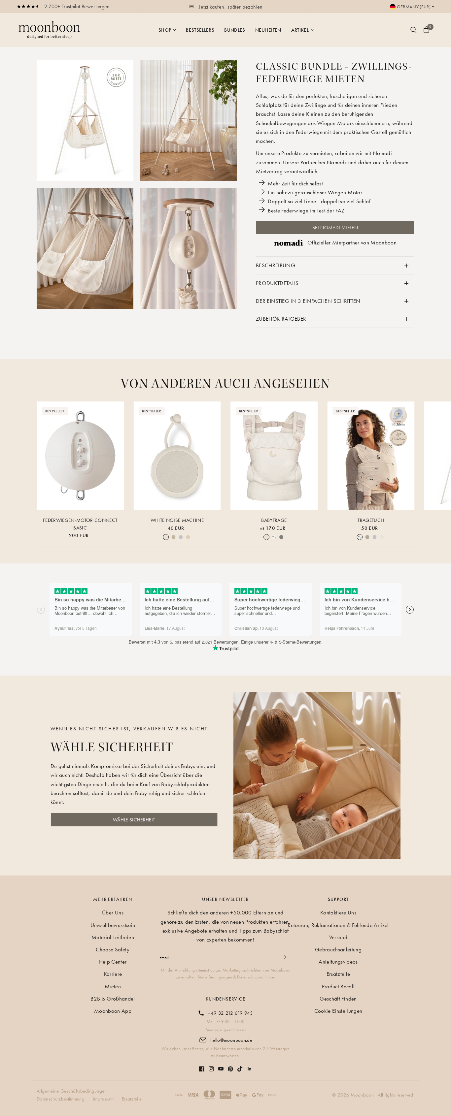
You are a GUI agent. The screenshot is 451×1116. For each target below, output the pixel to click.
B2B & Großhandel (112, 998)
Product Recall (338, 986)
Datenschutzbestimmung (61, 1099)
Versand (338, 937)
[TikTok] (240, 1065)
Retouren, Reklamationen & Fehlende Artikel (338, 925)
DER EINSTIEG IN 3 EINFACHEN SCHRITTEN (308, 300)
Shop (164, 30)
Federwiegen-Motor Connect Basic (80, 524)
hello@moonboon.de (231, 1040)
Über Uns (112, 912)
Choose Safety (112, 949)
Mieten (113, 986)
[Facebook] (201, 1065)
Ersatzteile (338, 973)
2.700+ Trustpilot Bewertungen (77, 6)
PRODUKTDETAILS (277, 283)
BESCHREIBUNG (275, 265)
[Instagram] (211, 1065)
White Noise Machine (177, 520)
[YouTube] (221, 1065)
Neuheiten (268, 30)
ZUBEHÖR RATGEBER (281, 318)
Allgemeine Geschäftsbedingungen (72, 1091)
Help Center (113, 961)
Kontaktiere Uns (338, 912)
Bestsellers (200, 30)
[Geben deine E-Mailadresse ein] (285, 957)
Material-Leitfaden (112, 937)
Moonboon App (112, 1010)
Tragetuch (371, 520)
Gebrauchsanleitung (338, 949)
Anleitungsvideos (338, 961)
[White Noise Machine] (177, 455)
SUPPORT (338, 899)
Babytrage (274, 520)
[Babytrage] (274, 455)
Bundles (234, 30)
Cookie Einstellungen (338, 1010)
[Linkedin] (249, 1065)
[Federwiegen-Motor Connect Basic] (80, 455)
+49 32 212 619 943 (230, 1013)
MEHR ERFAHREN (112, 899)
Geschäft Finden (338, 998)
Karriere (113, 973)
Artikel (300, 30)
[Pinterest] (230, 1066)
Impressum (103, 1099)
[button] (134, 819)
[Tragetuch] (371, 455)
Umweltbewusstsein (112, 925)
